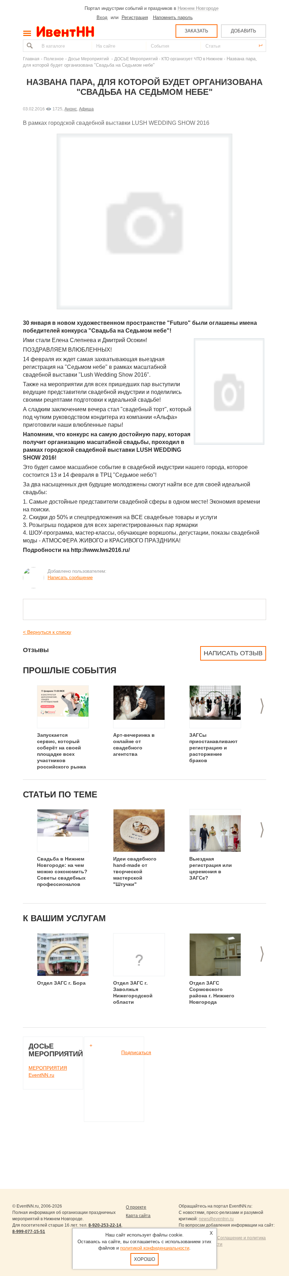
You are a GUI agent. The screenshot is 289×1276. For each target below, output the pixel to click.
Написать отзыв (233, 653)
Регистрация (135, 17)
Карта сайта (138, 1215)
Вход (102, 17)
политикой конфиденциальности (154, 1248)
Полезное (54, 58)
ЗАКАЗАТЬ (196, 31)
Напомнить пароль (173, 17)
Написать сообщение (70, 577)
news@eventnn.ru (216, 1218)
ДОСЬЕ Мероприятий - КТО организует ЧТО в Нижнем (168, 58)
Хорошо (144, 1259)
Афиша (86, 109)
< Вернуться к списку (47, 632)
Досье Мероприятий (89, 58)
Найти (29, 46)
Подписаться (136, 1052)
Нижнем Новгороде (198, 8)
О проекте (136, 1207)
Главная (31, 58)
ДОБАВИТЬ (243, 31)
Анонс (70, 109)
